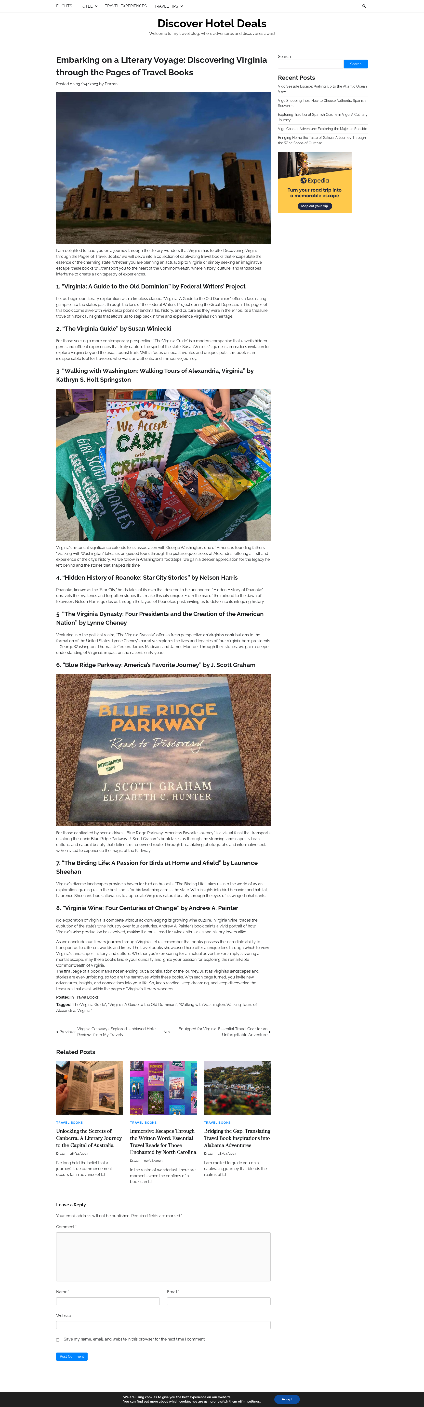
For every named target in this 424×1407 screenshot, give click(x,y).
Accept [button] (287, 1399)
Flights (64, 6)
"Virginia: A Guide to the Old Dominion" (142, 1004)
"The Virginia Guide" (88, 1004)
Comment (66, 1227)
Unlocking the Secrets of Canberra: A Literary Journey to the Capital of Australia (89, 1138)
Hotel (86, 6)
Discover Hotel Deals (212, 23)
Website (63, 1315)
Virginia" (84, 1010)
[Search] (364, 6)
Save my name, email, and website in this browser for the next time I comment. (134, 1339)
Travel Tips (166, 6)
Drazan (111, 84)
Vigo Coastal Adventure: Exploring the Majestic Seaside (322, 129)
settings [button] (253, 1401)
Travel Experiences (126, 6)
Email (173, 1292)
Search (284, 56)
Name (62, 1292)
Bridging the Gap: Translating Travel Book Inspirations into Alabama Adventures (237, 1138)
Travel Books (87, 997)
